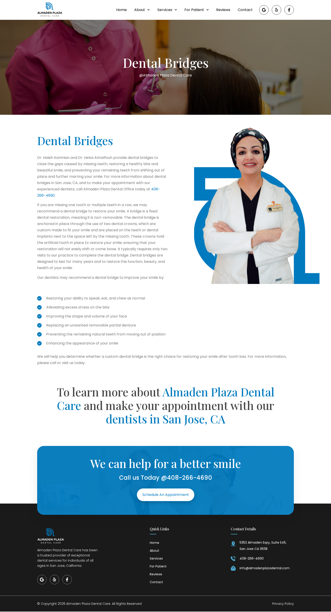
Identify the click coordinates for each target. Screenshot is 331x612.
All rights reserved (127, 603)
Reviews (223, 10)
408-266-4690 (189, 478)
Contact (245, 10)
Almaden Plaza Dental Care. (88, 603)
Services (164, 10)
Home (121, 10)
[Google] (264, 10)
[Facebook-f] (289, 10)
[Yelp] (276, 10)
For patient (194, 10)
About (139, 10)
